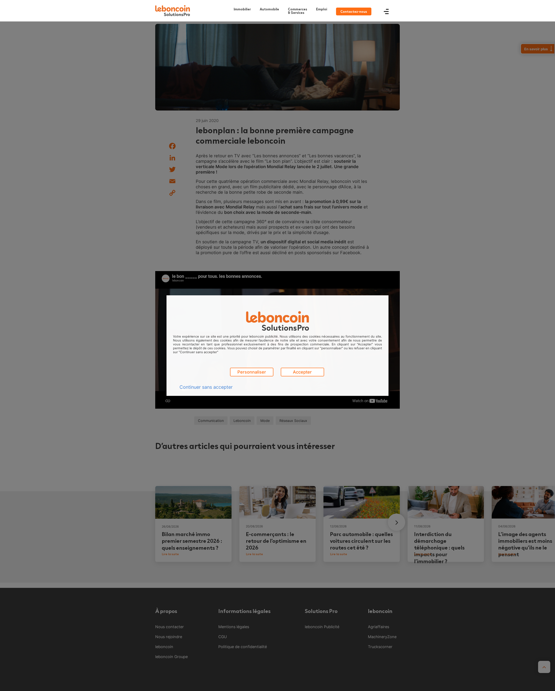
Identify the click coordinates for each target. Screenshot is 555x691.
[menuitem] (298, 10)
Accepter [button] (302, 372)
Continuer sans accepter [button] (206, 387)
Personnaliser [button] (251, 372)
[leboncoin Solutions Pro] (172, 10)
